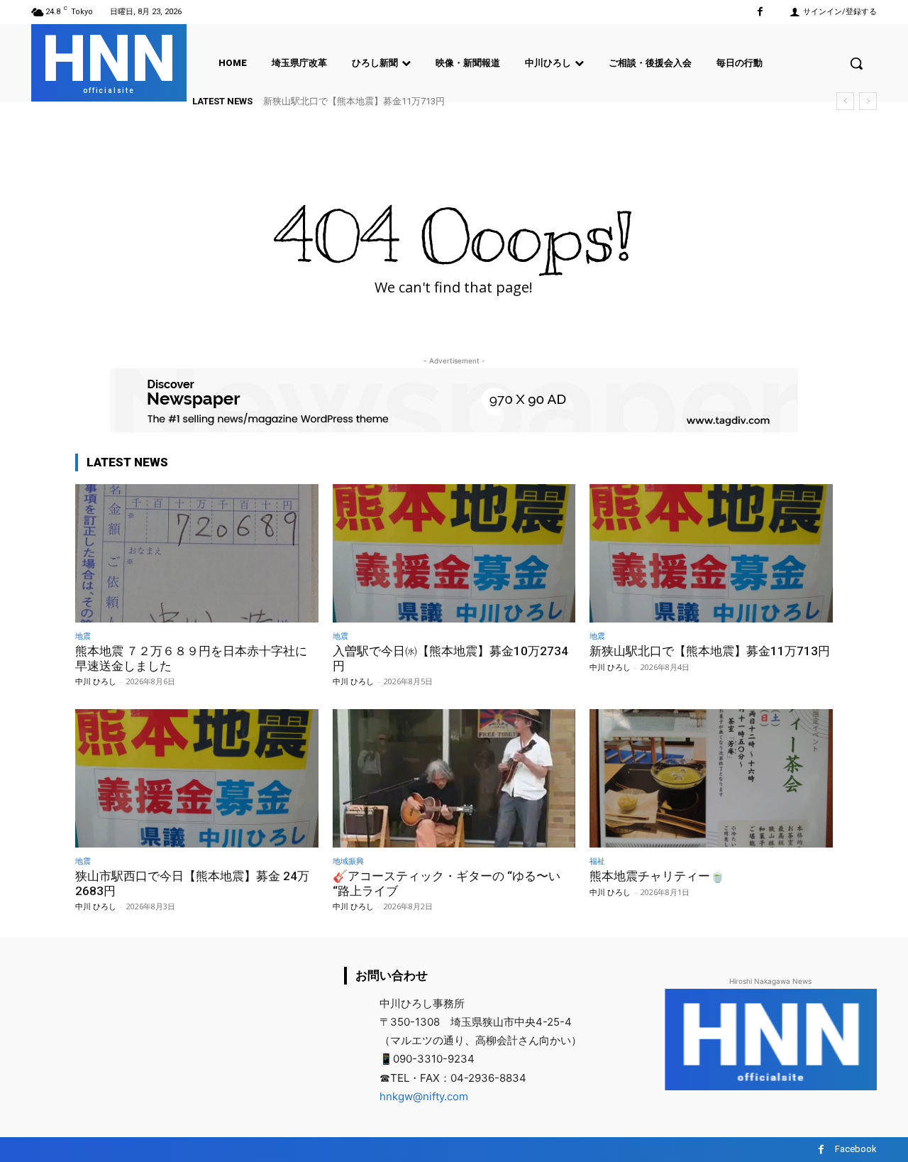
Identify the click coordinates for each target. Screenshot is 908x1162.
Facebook (856, 1149)
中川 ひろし (95, 681)
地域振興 (348, 861)
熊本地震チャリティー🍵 (657, 876)
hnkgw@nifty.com (424, 1096)
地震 (83, 636)
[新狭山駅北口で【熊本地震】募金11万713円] (711, 553)
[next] (868, 101)
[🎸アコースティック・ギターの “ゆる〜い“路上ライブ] (454, 778)
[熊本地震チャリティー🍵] (711, 778)
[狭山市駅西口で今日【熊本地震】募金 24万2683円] (197, 778)
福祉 (597, 861)
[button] (856, 63)
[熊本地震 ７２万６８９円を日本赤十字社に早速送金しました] (197, 553)
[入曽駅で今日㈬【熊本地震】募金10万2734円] (454, 553)
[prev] (845, 101)
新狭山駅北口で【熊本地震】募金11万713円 (354, 101)
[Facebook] (760, 12)
